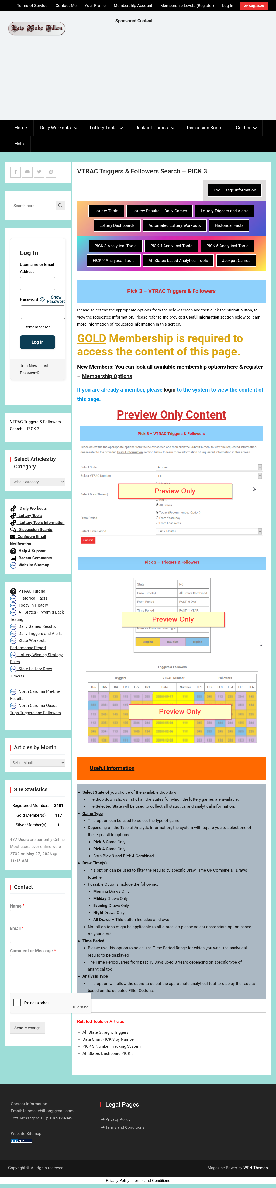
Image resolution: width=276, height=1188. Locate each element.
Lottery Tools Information (40, 522)
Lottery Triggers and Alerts (225, 210)
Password (29, 299)
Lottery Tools (103, 127)
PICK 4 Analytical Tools (171, 246)
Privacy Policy (117, 1119)
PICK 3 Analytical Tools (116, 246)
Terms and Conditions (124, 1127)
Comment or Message (33, 950)
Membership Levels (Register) (187, 5)
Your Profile (95, 5)
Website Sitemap (32, 565)
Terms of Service (32, 5)
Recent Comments (34, 558)
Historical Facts (229, 225)
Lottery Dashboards (117, 225)
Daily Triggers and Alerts (39, 633)
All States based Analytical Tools (178, 260)
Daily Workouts (55, 127)
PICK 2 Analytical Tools (114, 260)
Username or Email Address (37, 268)
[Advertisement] (195, 73)
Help (19, 143)
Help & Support (31, 551)
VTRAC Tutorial (31, 591)
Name (17, 906)
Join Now (28, 365)
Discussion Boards (34, 529)
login (169, 389)
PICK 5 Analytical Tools (227, 246)
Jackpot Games (152, 127)
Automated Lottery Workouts (175, 225)
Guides (243, 127)
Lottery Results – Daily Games (159, 210)
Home (21, 127)
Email (17, 928)
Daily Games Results (36, 626)
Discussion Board (205, 127)
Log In (227, 5)
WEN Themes (255, 1167)
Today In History (32, 605)
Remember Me (37, 327)
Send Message (27, 1027)
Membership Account (133, 5)
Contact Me (66, 5)
